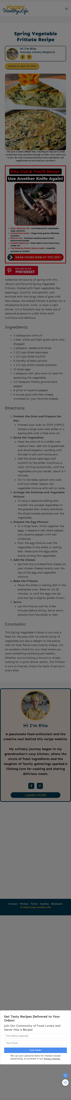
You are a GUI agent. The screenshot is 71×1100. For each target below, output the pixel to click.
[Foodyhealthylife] (15, 8)
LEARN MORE (35, 795)
